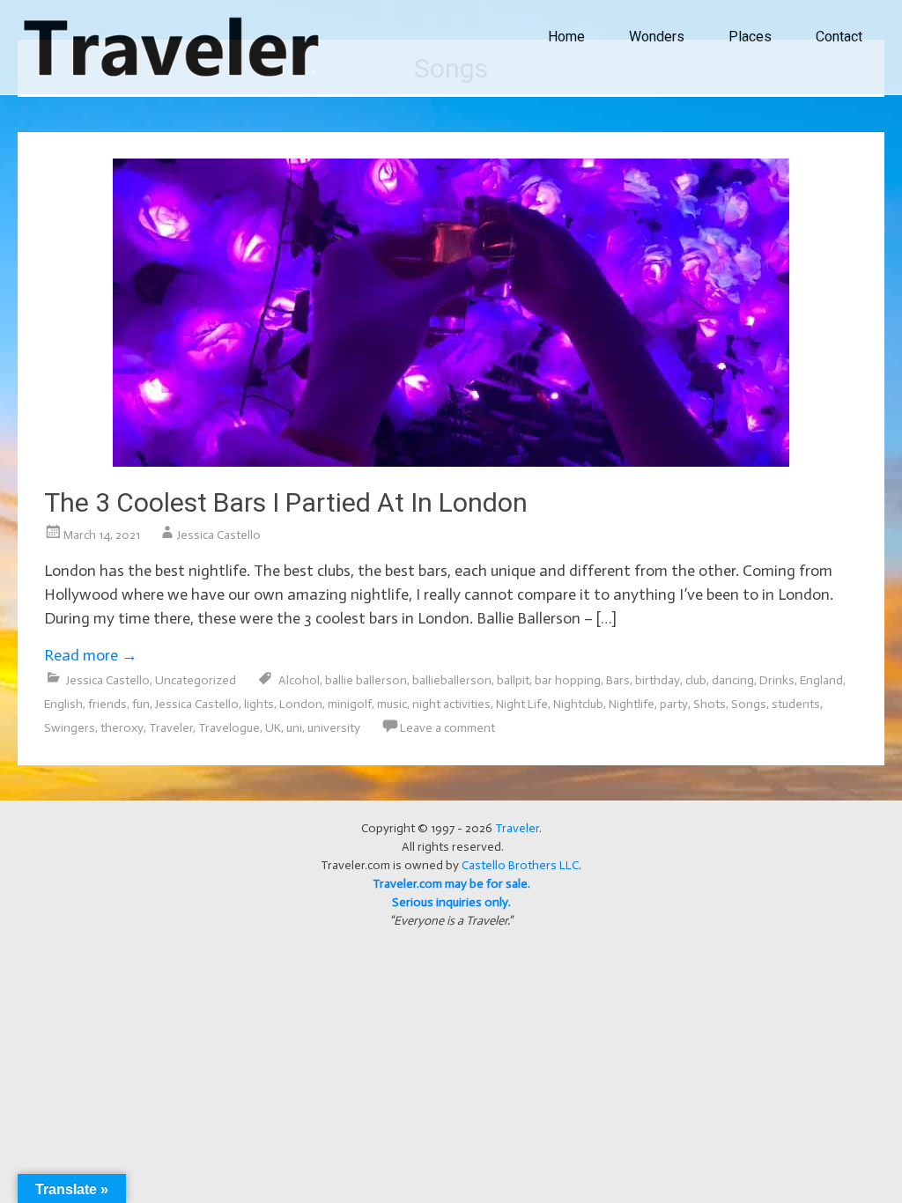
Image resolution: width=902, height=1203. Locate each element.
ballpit (513, 680)
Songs (748, 704)
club (695, 680)
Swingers (69, 727)
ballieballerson (452, 680)
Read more (90, 655)
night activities (451, 704)
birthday (657, 680)
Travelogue (229, 727)
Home (566, 36)
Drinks (777, 680)
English (63, 704)
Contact (839, 36)
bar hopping (568, 680)
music (392, 704)
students (796, 704)
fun (141, 704)
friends (107, 704)
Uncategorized (195, 680)
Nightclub (578, 704)
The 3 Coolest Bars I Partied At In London (286, 502)
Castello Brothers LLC (520, 865)
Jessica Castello (219, 535)
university (333, 727)
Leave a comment (447, 727)
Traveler (171, 727)
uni (294, 727)
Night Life (522, 704)
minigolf (350, 704)
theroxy (122, 727)
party (674, 704)
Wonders (656, 36)
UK (273, 727)
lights (259, 704)
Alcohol (299, 680)
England (821, 680)
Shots (709, 704)
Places (750, 36)
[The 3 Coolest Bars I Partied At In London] (451, 461)
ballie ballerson (366, 680)
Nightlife (631, 704)
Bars (618, 680)
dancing (733, 680)
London (300, 704)
